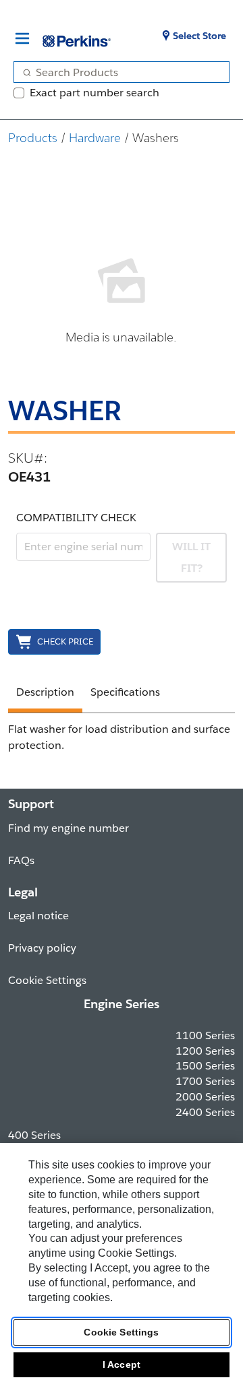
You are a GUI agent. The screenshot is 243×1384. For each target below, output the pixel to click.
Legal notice (38, 916)
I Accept (121, 1364)
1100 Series (205, 1035)
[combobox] (116, 72)
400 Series (34, 1135)
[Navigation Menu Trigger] (22, 38)
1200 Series (205, 1051)
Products (32, 137)
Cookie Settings (121, 1332)
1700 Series (205, 1081)
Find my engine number (68, 828)
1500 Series (205, 1066)
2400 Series (205, 1112)
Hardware (95, 137)
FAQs (21, 860)
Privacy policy (42, 948)
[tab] (45, 694)
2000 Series (205, 1097)
